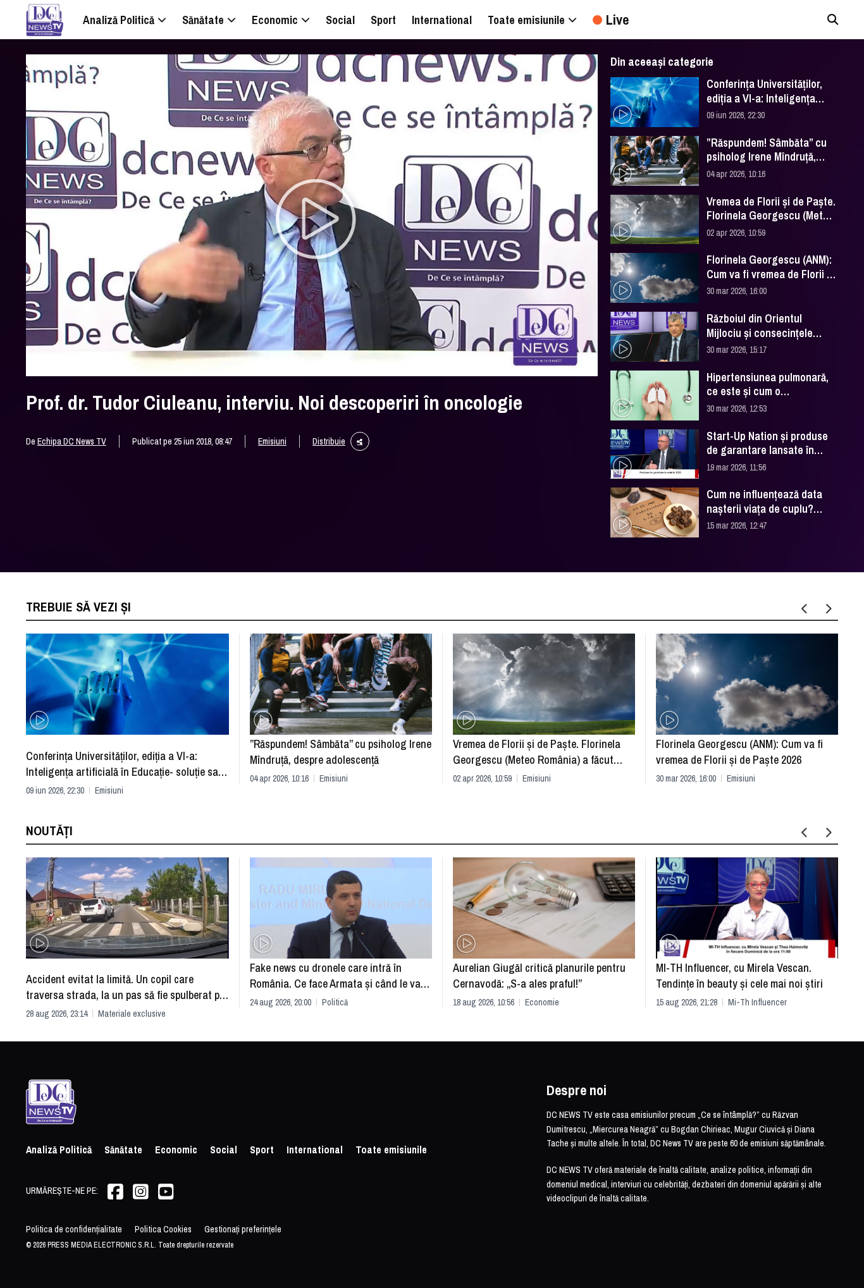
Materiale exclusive (132, 1013)
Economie (542, 1002)
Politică (335, 1002)
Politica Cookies (163, 1229)
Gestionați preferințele (242, 1229)
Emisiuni (272, 441)
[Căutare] (832, 19)
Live (617, 19)
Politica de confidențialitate (74, 1229)
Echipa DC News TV (71, 441)
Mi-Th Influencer (757, 1002)
